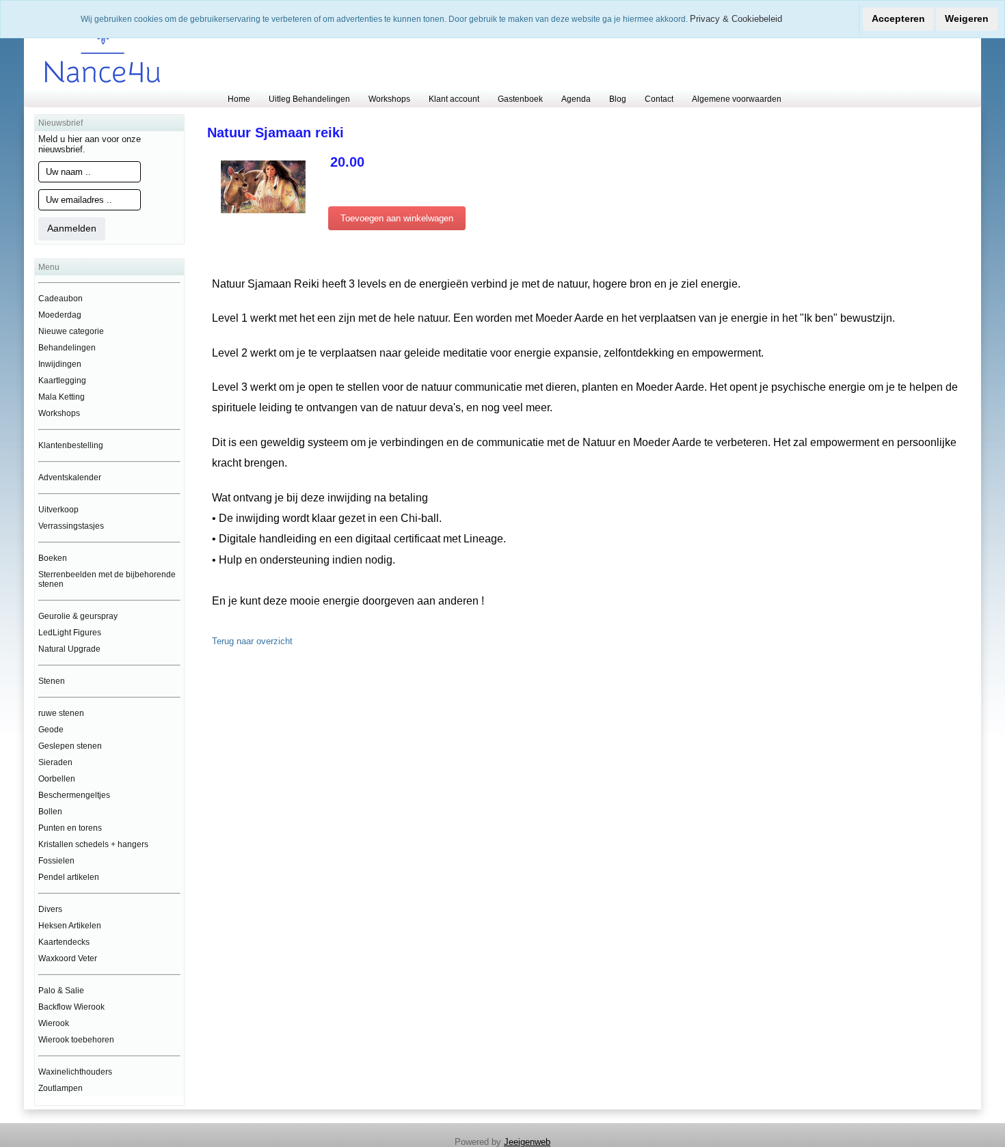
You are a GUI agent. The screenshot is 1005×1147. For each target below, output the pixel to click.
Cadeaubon (60, 298)
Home (239, 99)
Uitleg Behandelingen (309, 99)
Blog (617, 99)
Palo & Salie (61, 990)
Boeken (52, 558)
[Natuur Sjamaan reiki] (263, 186)
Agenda (576, 99)
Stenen (51, 681)
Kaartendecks (64, 942)
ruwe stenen (61, 713)
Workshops (389, 99)
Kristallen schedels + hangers (93, 844)
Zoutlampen (60, 1088)
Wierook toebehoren (76, 1040)
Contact (659, 99)
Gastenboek (520, 99)
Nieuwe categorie (71, 331)
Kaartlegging (62, 380)
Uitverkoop (58, 509)
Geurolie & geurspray (78, 616)
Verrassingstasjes (71, 526)
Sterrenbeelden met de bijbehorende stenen (107, 579)
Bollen (50, 811)
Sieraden (55, 762)
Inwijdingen (59, 364)
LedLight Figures (69, 632)
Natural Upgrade (69, 649)
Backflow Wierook (71, 1007)
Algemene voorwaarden (736, 99)
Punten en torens (70, 828)
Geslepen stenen (70, 746)
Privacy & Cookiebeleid (736, 19)
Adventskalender (69, 477)
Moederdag (59, 315)
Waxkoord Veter (67, 958)
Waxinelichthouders (75, 1072)
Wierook (53, 1023)
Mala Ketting (61, 397)
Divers (50, 909)
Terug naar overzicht (252, 641)
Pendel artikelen (68, 877)
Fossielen (56, 861)
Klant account (454, 99)
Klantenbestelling (70, 445)
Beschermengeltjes (74, 795)
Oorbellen (56, 779)
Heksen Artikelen (69, 925)
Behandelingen (67, 348)
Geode (51, 729)
